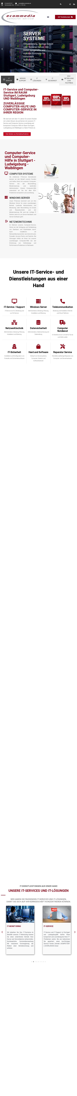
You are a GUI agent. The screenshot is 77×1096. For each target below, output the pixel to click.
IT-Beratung (50, 926)
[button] (60, 4)
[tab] (7, 79)
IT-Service (12, 926)
